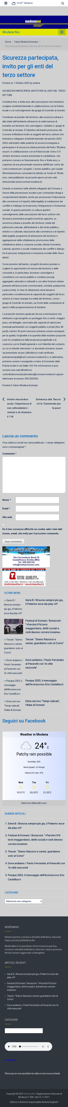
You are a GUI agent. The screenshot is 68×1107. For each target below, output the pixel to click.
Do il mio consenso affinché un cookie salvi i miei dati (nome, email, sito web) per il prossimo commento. (32, 531)
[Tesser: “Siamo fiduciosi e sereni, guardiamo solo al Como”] (13, 646)
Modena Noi (11, 32)
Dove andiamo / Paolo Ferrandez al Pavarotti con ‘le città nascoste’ (44, 663)
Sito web (7, 517)
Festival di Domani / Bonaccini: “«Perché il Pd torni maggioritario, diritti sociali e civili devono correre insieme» (35, 840)
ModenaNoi (30, 1093)
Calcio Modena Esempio (26, 42)
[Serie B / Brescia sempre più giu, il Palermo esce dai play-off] (13, 606)
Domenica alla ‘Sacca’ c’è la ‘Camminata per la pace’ (48, 403)
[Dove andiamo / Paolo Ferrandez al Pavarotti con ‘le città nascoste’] (13, 666)
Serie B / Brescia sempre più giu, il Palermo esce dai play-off (32, 976)
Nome (6, 500)
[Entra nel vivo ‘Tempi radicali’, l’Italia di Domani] (13, 705)
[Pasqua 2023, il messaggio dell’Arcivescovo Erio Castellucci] (13, 687)
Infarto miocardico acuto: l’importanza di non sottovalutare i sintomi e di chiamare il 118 (19, 408)
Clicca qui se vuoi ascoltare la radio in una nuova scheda (32, 1073)
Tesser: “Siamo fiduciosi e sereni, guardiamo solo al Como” (32, 998)
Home (8, 42)
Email (6, 508)
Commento (9, 453)
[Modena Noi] (34, 22)
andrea (36, 83)
